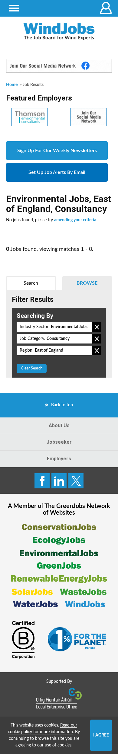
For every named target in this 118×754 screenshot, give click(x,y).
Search (31, 283)
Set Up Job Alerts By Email (56, 172)
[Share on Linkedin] (59, 480)
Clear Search (31, 368)
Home (12, 85)
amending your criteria (75, 220)
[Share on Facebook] (42, 480)
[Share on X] (76, 480)
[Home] (59, 31)
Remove (96, 327)
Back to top (62, 405)
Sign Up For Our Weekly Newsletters (57, 150)
